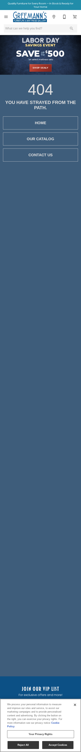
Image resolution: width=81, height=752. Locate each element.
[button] (6, 16)
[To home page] (30, 17)
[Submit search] (71, 28)
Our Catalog (40, 139)
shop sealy (40, 67)
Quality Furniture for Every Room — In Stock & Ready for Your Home (40, 5)
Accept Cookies (58, 745)
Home (40, 123)
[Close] (75, 705)
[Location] (53, 16)
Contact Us (40, 155)
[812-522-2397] (64, 16)
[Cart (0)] (74, 16)
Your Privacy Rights (40, 734)
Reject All (23, 745)
